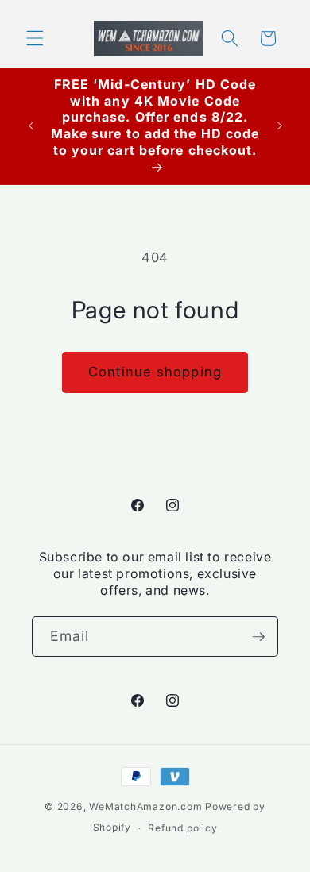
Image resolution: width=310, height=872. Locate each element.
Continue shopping (155, 372)
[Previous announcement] (31, 125)
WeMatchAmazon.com (145, 806)
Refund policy (182, 828)
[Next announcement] (279, 125)
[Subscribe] (258, 637)
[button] (35, 38)
